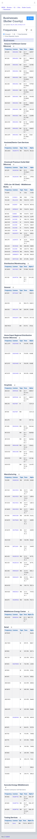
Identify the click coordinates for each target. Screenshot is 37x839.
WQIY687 (15, 403)
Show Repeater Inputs (12, 36)
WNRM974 (15, 254)
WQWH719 (16, 150)
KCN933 (15, 197)
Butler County (26, 7)
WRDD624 (15, 591)
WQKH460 (16, 343)
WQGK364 (16, 170)
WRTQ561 (15, 546)
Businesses (7, 9)
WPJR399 (15, 246)
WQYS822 (15, 269)
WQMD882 (16, 717)
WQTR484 (15, 520)
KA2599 (15, 219)
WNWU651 (16, 571)
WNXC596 (15, 515)
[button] (34, 2)
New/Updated (22, 34)
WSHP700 (15, 277)
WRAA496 (15, 445)
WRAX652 (15, 52)
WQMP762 (16, 796)
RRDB (3, 7)
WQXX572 (15, 233)
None (14, 823)
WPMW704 (16, 251)
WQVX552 (16, 490)
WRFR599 (15, 391)
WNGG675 (15, 317)
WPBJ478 (15, 309)
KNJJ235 (15, 200)
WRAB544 (15, 617)
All (14, 34)
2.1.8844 (7, 836)
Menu (31, 18)
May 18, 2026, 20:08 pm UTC (18, 24)
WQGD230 (16, 556)
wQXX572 (15, 239)
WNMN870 (16, 216)
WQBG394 (16, 480)
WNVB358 (15, 426)
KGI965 (15, 213)
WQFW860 (16, 664)
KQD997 (15, 204)
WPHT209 (15, 259)
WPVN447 (15, 293)
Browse (9, 7)
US (14, 7)
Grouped (7, 34)
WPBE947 (15, 209)
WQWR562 (16, 600)
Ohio (18, 7)
